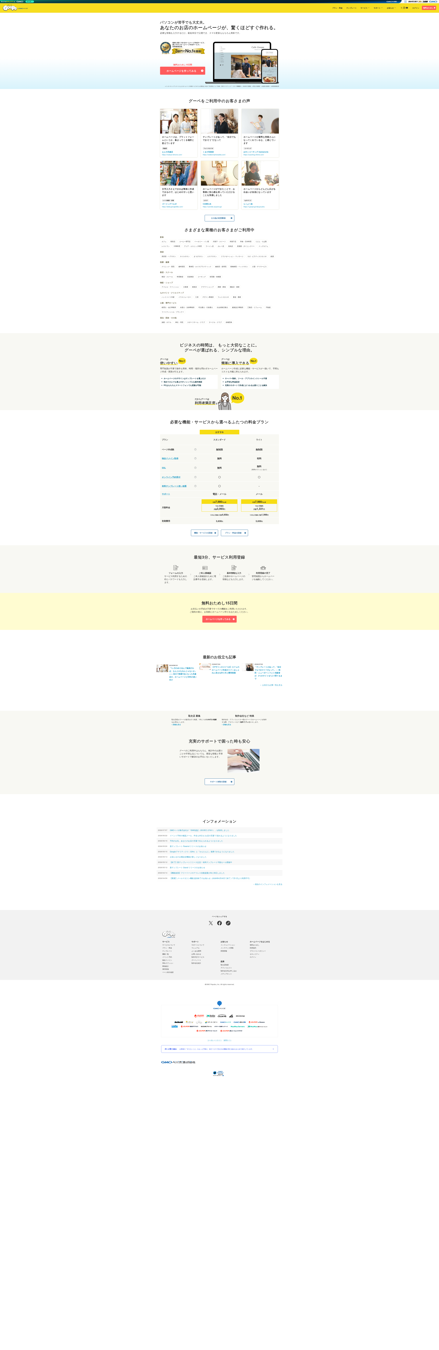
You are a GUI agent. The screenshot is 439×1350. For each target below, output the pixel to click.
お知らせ (390, 8)
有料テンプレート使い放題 (174, 486)
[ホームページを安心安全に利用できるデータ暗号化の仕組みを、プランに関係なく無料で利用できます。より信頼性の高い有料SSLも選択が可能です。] (195, 467)
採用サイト (228, 1040)
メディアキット (226, 974)
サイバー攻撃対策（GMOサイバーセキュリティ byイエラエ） (190, 1074)
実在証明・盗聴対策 (166, 1074)
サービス (364, 8)
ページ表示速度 (168, 972)
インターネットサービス (167, 1119)
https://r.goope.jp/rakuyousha (254, 207)
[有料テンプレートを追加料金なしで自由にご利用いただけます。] (195, 486)
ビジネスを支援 (195, 1119)
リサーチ (225, 1119)
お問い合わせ (196, 954)
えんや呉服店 (167, 151)
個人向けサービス (256, 1119)
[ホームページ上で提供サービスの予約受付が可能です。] (195, 477)
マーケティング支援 (216, 1119)
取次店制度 (225, 965)
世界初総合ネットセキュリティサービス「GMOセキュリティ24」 (178, 1071)
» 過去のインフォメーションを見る (267, 884)
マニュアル (195, 948)
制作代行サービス (197, 957)
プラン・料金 (337, 8)
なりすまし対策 (236, 1074)
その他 (265, 1119)
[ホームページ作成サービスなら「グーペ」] (14, 8)
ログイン (415, 8)
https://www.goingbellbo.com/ (172, 207)
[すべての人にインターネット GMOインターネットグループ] (423, 1)
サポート (377, 8)
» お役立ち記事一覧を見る (271, 685)
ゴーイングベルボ (169, 204)
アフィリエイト (226, 968)
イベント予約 (167, 957)
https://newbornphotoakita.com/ (214, 154)
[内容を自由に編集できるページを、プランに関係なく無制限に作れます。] (195, 449)
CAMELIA (207, 204)
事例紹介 (165, 966)
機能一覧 (165, 954)
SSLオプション (167, 963)
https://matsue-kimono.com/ (172, 154)
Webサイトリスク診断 (216, 1071)
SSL (164, 467)
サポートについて (197, 945)
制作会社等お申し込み (229, 971)
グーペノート (196, 960)
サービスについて (168, 945)
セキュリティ (254, 954)
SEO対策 (165, 969)
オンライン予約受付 (171, 477)
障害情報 (224, 951)
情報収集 (232, 1119)
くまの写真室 (208, 151)
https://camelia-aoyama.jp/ (212, 207)
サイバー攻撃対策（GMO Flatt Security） (218, 1074)
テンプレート (351, 8)
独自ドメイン (167, 960)
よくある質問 (196, 951)
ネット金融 (240, 1119)
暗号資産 (247, 1119)
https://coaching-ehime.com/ (254, 154)
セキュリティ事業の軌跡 (248, 1073)
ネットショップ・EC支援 (182, 1119)
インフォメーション (228, 945)
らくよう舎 (248, 204)
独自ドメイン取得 (170, 458)
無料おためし (428, 8)
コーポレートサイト (214, 1040)
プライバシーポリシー (258, 951)
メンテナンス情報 (227, 948)
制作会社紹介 (196, 963)
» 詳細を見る (176, 724)
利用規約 (253, 948)
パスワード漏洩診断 (202, 1071)
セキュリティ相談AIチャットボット (233, 1071)
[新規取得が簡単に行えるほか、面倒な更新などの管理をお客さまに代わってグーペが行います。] (195, 458)
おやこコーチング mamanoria (256, 151)
